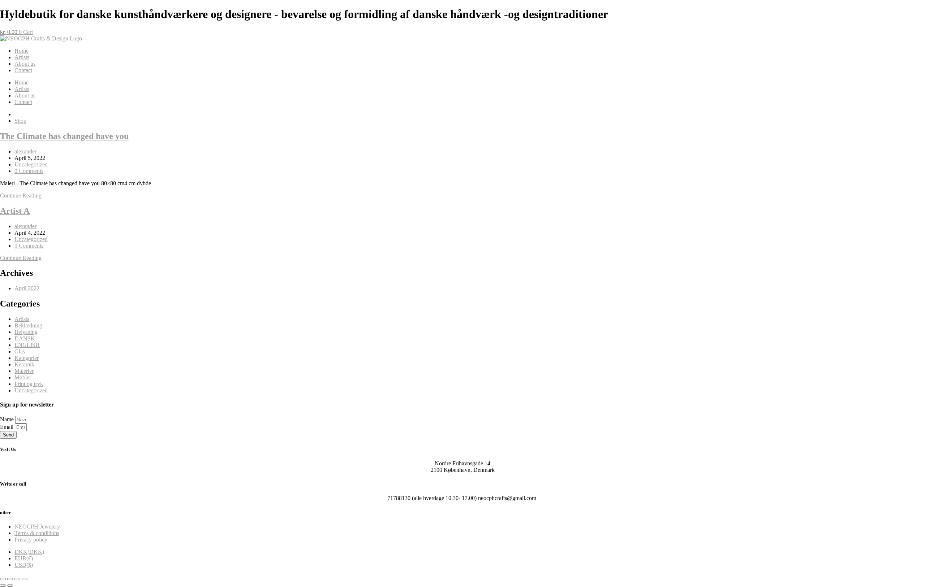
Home (21, 51)
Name (7, 419)
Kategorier (26, 358)
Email (7, 427)
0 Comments (28, 171)
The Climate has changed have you (64, 136)
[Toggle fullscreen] (10, 579)
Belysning (26, 332)
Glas (19, 351)
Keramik (24, 364)
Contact (23, 70)
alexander (25, 151)
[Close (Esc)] (24, 579)
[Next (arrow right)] (10, 585)
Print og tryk (28, 384)
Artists (21, 57)
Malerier (24, 371)
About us (24, 64)
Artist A (15, 211)
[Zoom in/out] (3, 579)
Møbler (22, 377)
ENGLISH (27, 345)
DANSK (24, 338)
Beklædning (28, 325)
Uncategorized (31, 164)
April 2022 (26, 288)
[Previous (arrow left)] (3, 585)
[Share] (17, 579)
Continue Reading (21, 195)
